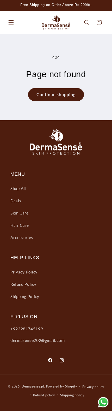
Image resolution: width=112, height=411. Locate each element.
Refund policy (44, 395)
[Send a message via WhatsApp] (103, 402)
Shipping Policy (24, 296)
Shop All (18, 188)
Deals (15, 200)
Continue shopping (56, 94)
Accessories (21, 237)
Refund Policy (23, 284)
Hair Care (19, 225)
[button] (11, 22)
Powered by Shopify (61, 386)
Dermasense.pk (33, 386)
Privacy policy (93, 387)
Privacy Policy (24, 272)
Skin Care (19, 213)
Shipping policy (72, 395)
